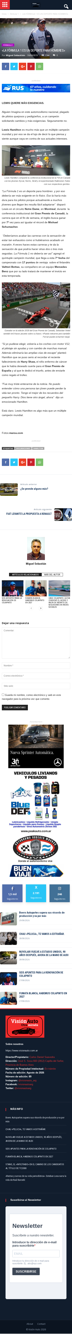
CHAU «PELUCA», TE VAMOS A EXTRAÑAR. (42, 933)
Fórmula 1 (8, 45)
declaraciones (23, 448)
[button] (65, 5)
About (30, 1323)
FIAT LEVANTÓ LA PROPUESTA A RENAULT (29, 513)
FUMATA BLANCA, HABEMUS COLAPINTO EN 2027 (34, 600)
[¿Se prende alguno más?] (9, 489)
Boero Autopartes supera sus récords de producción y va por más (42, 914)
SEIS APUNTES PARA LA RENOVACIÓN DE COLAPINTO (12, 600)
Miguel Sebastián (15, 55)
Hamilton (38, 448)
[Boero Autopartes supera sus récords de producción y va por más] (8, 918)
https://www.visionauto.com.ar (22, 1050)
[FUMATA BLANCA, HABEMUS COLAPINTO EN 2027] (36, 588)
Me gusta (12, 885)
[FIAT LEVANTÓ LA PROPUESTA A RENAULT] (63, 514)
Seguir (60, 885)
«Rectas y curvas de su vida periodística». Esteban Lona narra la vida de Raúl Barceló (36, 1178)
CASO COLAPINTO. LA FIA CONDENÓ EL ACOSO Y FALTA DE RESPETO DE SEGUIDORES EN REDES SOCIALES (59, 602)
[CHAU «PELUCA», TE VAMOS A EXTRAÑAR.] (8, 938)
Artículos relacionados (25, 574)
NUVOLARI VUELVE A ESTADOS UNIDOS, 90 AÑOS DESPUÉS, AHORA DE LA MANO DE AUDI (43, 953)
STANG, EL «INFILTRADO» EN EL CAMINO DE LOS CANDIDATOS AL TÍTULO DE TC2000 (35, 1166)
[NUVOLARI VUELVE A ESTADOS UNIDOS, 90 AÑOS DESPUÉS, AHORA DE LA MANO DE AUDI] (8, 957)
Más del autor (52, 574)
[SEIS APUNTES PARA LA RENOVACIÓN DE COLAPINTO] (12, 588)
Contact (41, 1323)
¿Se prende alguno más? (34, 488)
